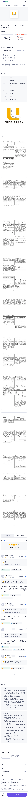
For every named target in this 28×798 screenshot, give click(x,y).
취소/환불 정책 (21, 779)
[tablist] (7, 5)
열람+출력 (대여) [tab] (8, 51)
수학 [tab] (9, 5)
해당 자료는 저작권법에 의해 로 (14, 65)
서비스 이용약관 (4, 779)
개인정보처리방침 (13, 779)
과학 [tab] (12, 5)
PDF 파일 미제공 (9, 60)
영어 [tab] (2, 5)
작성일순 (25, 540)
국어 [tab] (6, 5)
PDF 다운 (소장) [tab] (20, 51)
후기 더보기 (14, 675)
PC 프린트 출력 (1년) (10, 58)
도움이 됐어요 (22, 556)
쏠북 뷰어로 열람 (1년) (10, 55)
